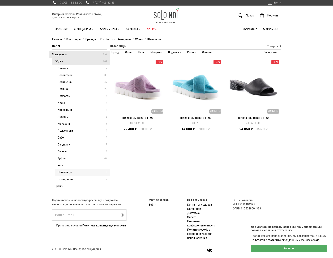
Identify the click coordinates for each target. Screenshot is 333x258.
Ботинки (82, 89)
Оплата (191, 217)
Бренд (115, 52)
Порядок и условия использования (199, 236)
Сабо (82, 137)
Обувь (81, 61)
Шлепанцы (82, 172)
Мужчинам (108, 29)
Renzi (56, 46)
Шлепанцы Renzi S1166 (137, 117)
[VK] (209, 250)
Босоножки (82, 75)
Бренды (132, 29)
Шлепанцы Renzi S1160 (253, 117)
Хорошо (288, 248)
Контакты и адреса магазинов (199, 206)
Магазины (270, 29)
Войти (277, 2)
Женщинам (82, 29)
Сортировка (270, 52)
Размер (192, 52)
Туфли (82, 158)
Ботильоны (82, 82)
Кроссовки (82, 109)
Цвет (141, 52)
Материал (157, 52)
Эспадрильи (82, 179)
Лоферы (82, 116)
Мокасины (82, 123)
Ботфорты (82, 96)
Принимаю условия (91, 225)
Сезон (129, 52)
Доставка (250, 29)
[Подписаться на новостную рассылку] (122, 215)
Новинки (61, 29)
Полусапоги (82, 130)
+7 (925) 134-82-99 (70, 2)
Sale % (152, 29)
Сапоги (82, 151)
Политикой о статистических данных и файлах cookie (285, 240)
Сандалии (82, 144)
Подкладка (174, 52)
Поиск (250, 15)
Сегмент (207, 52)
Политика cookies (198, 229)
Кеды (82, 103)
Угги (82, 165)
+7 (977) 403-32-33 (102, 2)
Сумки (81, 186)
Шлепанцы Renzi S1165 (195, 117)
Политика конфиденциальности (104, 225)
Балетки (82, 68)
